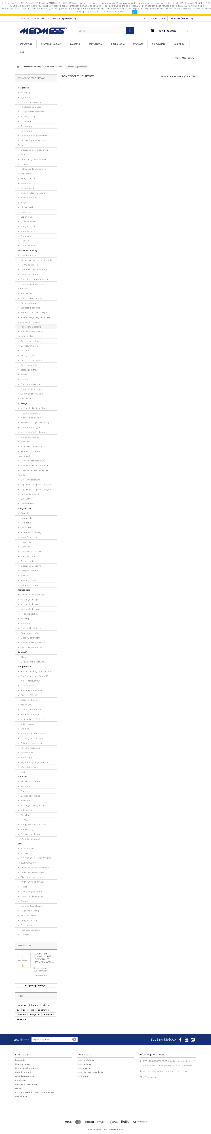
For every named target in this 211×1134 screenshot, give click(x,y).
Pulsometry (26, 121)
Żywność (138, 44)
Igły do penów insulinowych (34, 432)
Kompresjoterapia (29, 303)
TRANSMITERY (27, 503)
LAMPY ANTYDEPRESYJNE (32, 872)
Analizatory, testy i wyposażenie (36, 671)
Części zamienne (28, 245)
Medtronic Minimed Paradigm (34, 465)
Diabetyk (75, 44)
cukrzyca (46, 1005)
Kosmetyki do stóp (29, 604)
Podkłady (25, 623)
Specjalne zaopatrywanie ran (34, 279)
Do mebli (25, 513)
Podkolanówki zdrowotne (32, 642)
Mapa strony (188, 58)
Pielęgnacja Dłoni (28, 915)
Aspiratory (25, 786)
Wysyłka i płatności (25, 1076)
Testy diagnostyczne (30, 930)
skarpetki (21, 1019)
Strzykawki (25, 441)
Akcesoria (25, 374)
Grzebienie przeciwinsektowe (34, 867)
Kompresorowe (28, 188)
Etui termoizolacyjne (30, 427)
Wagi (23, 202)
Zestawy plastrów (29, 370)
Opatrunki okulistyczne (31, 393)
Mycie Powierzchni (29, 537)
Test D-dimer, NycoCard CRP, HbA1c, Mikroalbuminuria (33, 678)
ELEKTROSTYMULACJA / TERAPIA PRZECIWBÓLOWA (35, 860)
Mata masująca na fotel (32, 891)
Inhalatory (25, 183)
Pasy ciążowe (27, 925)
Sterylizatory (26, 829)
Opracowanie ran (29, 274)
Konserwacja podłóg (30, 532)
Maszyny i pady (28, 580)
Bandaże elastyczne (30, 308)
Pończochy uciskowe (30, 327)
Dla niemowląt (27, 207)
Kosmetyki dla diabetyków (33, 408)
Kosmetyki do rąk (29, 599)
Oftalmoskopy (27, 724)
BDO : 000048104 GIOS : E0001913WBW (34, 1092)
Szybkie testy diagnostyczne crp (36, 762)
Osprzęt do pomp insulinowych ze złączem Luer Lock (34, 491)
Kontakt (175, 58)
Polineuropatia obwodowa (33, 733)
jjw (18, 1010)
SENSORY (25, 498)
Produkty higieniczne (30, 389)
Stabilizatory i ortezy (30, 384)
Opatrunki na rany (51, 44)
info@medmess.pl (151, 1077)
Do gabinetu (159, 44)
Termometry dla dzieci (31, 834)
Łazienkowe (26, 217)
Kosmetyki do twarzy (30, 609)
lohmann (33, 1005)
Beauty (24, 901)
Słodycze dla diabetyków (32, 661)
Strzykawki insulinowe (31, 446)
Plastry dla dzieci (28, 365)
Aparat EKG (26, 704)
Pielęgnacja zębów (29, 614)
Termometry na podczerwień (34, 135)
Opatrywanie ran (28, 255)
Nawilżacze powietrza (30, 107)
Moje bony (82, 1076)
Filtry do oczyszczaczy (31, 877)
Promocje (24, 945)
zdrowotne (28, 1010)
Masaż (23, 886)
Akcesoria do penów (30, 417)
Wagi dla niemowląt (30, 839)
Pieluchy (24, 618)
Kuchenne (25, 212)
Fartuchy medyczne (30, 748)
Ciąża (23, 791)
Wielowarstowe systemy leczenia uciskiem (31, 333)
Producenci (21, 1096)
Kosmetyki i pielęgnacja (32, 805)
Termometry (26, 131)
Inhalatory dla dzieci (30, 197)
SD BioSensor (27, 685)
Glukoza (24, 657)
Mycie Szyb (26, 546)
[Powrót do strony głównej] (18, 67)
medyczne (35, 1014)
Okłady (24, 379)
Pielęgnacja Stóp (28, 920)
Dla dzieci (179, 44)
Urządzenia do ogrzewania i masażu (33, 152)
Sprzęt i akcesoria (29, 570)
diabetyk (21, 1005)
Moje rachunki (84, 1064)
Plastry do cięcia (28, 355)
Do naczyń (25, 522)
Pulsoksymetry (27, 116)
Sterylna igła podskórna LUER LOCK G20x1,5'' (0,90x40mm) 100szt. (45, 957)
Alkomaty (25, 92)
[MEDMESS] (46, 30)
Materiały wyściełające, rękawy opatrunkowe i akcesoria (34, 319)
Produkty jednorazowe (31, 738)
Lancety (24, 164)
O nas (144, 18)
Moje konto (84, 1054)
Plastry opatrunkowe (30, 341)
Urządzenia (25, 44)
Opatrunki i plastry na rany (33, 269)
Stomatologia (27, 561)
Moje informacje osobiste (90, 1072)
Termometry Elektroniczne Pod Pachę (34, 142)
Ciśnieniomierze (28, 221)
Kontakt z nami (158, 18)
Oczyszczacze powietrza (32, 111)
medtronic (49, 1014)
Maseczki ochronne (30, 714)
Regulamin (20, 1080)
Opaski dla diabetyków (31, 896)
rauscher (21, 1014)
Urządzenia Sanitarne (30, 566)
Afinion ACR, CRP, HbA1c (32, 690)
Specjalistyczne (27, 556)
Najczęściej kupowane (26, 1068)
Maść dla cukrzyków (30, 413)
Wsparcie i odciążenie (31, 298)
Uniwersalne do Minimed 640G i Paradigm (34, 472)
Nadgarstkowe (27, 226)
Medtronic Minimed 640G (32, 460)
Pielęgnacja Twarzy (29, 910)
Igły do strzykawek (29, 437)
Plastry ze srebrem (29, 265)
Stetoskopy (26, 126)
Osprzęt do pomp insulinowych (35, 484)
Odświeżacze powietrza (31, 551)
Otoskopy (25, 728)
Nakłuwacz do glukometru (33, 169)
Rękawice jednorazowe (31, 743)
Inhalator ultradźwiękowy (32, 193)
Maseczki (24, 934)
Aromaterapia (27, 848)
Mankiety (25, 241)
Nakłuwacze (26, 810)
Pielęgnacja (117, 44)
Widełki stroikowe (29, 767)
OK (134, 12)
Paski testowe (27, 173)
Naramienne (26, 231)
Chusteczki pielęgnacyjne (32, 594)
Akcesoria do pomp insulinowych (29, 453)
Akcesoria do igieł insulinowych (35, 422)
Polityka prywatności (26, 1084)
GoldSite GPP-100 (28, 695)
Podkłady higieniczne (30, 628)
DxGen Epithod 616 (29, 700)
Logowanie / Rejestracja (181, 18)
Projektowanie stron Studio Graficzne (106, 1129)
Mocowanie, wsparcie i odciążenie (30, 286)
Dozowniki (25, 527)
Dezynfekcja (95, 44)
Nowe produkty (23, 1064)
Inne (21, 52)
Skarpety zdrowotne (30, 638)
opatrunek (43, 1010)
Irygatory (25, 97)
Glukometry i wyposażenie (33, 159)
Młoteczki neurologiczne (32, 719)
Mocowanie (26, 293)
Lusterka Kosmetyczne (31, 906)
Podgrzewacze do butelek (33, 824)
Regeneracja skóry (29, 633)
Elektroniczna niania (30, 796)
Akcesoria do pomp (30, 781)
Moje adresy (83, 1068)
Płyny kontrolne (28, 178)
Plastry (23, 820)
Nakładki (24, 575)
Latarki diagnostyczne (31, 102)
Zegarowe (25, 236)
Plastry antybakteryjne (31, 360)
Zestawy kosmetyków (31, 647)
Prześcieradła (26, 752)
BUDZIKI (24, 853)
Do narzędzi (26, 518)
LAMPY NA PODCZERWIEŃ (32, 882)
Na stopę (24, 350)
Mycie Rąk (25, 542)
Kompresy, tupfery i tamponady (36, 260)
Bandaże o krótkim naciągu (34, 312)
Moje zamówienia (86, 1060)
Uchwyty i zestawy (29, 585)
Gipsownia (25, 398)
